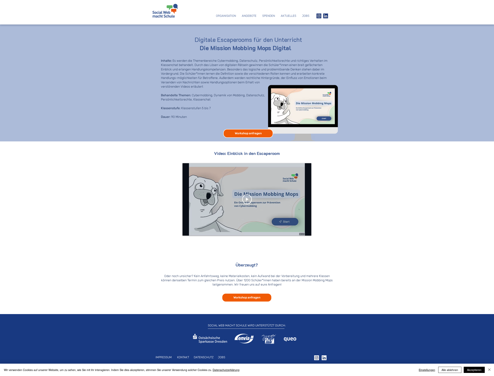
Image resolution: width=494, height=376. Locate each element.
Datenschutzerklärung (226, 370)
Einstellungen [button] (427, 370)
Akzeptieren (474, 370)
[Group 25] (324, 357)
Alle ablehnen (450, 370)
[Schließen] (489, 370)
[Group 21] (325, 16)
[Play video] (247, 199)
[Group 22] (318, 16)
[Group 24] (316, 357)
